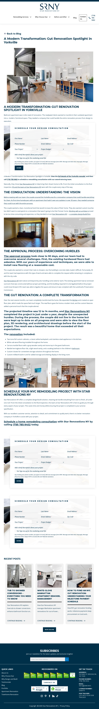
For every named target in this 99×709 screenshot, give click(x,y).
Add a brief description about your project (29, 155)
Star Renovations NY (27, 184)
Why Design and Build (9, 679)
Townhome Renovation (10, 694)
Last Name (45, 138)
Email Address (72, 138)
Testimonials (6, 682)
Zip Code (70, 144)
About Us (5, 673)
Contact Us (83, 18)
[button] (22, 16)
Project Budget (46, 149)
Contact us (49, 682)
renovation (16, 334)
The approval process (17, 256)
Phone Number (20, 144)
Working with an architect (78, 211)
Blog (75, 18)
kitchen (75, 300)
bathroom (75, 348)
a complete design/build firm (79, 214)
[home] (49, 7)
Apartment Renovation (10, 691)
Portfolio (5, 688)
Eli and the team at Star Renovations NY (26, 187)
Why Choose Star (8, 676)
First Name (19, 138)
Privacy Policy (65, 706)
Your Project (19, 149)
